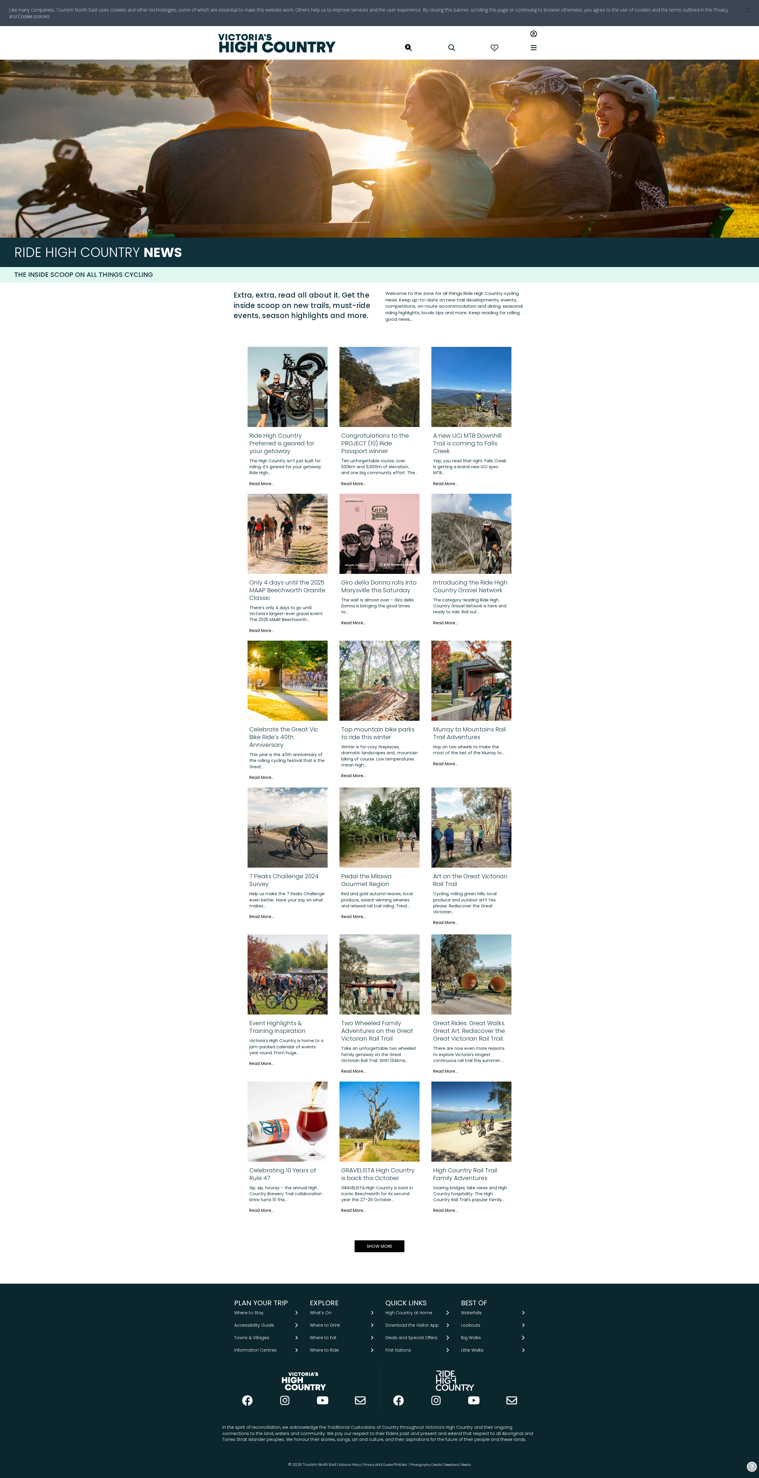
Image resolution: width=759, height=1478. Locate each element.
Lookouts (470, 1325)
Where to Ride (324, 1350)
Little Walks (472, 1350)
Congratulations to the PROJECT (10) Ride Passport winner (375, 443)
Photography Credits (426, 1465)
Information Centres (255, 1350)
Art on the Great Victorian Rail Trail (470, 880)
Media (466, 1465)
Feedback (452, 1465)
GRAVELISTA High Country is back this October (377, 1174)
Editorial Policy (350, 1465)
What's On (320, 1313)
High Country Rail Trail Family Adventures (465, 1174)
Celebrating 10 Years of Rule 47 (282, 1174)
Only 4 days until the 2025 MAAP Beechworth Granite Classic (287, 590)
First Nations (398, 1350)
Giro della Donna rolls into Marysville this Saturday (379, 586)
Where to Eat (323, 1338)
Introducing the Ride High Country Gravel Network (470, 586)
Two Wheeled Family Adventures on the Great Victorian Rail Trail (377, 1031)
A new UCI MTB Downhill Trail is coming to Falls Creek (467, 443)
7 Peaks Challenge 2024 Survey (284, 880)
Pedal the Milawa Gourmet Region (366, 880)
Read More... (261, 484)
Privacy (368, 1465)
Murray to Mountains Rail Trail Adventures (469, 733)
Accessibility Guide (254, 1325)
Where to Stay (249, 1313)
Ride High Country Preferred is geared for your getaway (281, 443)
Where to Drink (325, 1325)
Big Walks (471, 1338)
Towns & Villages (251, 1338)
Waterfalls (471, 1313)
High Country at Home (408, 1313)
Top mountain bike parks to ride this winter (377, 733)
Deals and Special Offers (411, 1338)
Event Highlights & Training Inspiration (277, 1027)
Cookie (25, 16)
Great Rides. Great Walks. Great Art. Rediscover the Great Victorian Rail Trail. (469, 1031)
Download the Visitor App (412, 1325)
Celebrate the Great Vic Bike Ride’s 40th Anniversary (283, 737)
